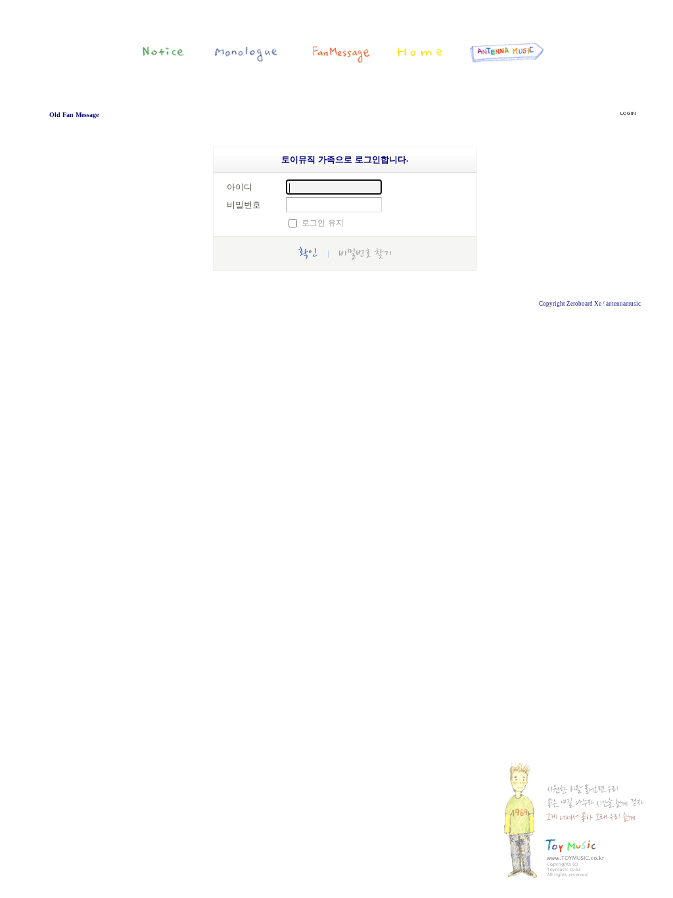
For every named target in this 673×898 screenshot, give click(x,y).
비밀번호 (244, 204)
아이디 (239, 186)
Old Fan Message (74, 114)
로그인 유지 (323, 222)
